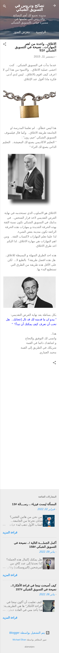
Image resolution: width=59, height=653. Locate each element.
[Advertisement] (29, 463)
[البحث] (5, 7)
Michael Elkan (19, 640)
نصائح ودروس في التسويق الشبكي (29, 7)
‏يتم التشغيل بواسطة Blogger (27, 632)
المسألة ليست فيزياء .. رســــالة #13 (34, 504)
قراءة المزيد (10, 532)
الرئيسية (41, 32)
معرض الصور (21, 32)
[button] (5, 44)
